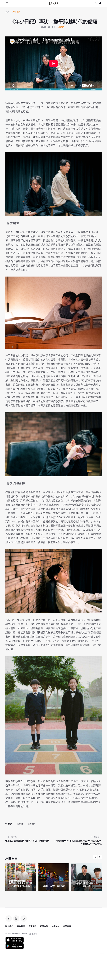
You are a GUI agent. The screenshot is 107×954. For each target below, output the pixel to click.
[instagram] (23, 918)
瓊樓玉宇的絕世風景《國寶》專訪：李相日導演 (27, 840)
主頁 (7, 11)
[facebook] (8, 918)
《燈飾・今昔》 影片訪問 (53, 886)
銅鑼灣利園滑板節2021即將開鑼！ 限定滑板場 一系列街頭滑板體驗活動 (20, 883)
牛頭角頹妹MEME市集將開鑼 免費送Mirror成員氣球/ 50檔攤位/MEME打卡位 (78, 842)
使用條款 (55, 926)
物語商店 (67, 926)
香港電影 (31, 824)
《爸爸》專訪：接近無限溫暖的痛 (86, 884)
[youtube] (16, 918)
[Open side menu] (6, 3)
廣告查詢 (32, 926)
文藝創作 (20, 824)
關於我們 (9, 926)
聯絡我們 (21, 926)
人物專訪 (16, 11)
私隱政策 (44, 926)
